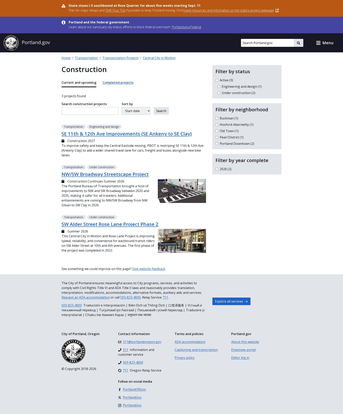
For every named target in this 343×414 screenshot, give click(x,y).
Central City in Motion (159, 58)
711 (165, 297)
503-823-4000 (130, 297)
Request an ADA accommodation (86, 297)
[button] (325, 42)
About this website (245, 342)
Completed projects (118, 82)
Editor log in (240, 357)
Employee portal (243, 350)
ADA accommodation (190, 342)
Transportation (86, 58)
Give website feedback (148, 269)
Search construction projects (84, 104)
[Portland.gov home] (26, 43)
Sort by (127, 104)
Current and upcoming (79, 82)
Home (66, 58)
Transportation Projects (120, 58)
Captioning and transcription (196, 350)
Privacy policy (185, 357)
